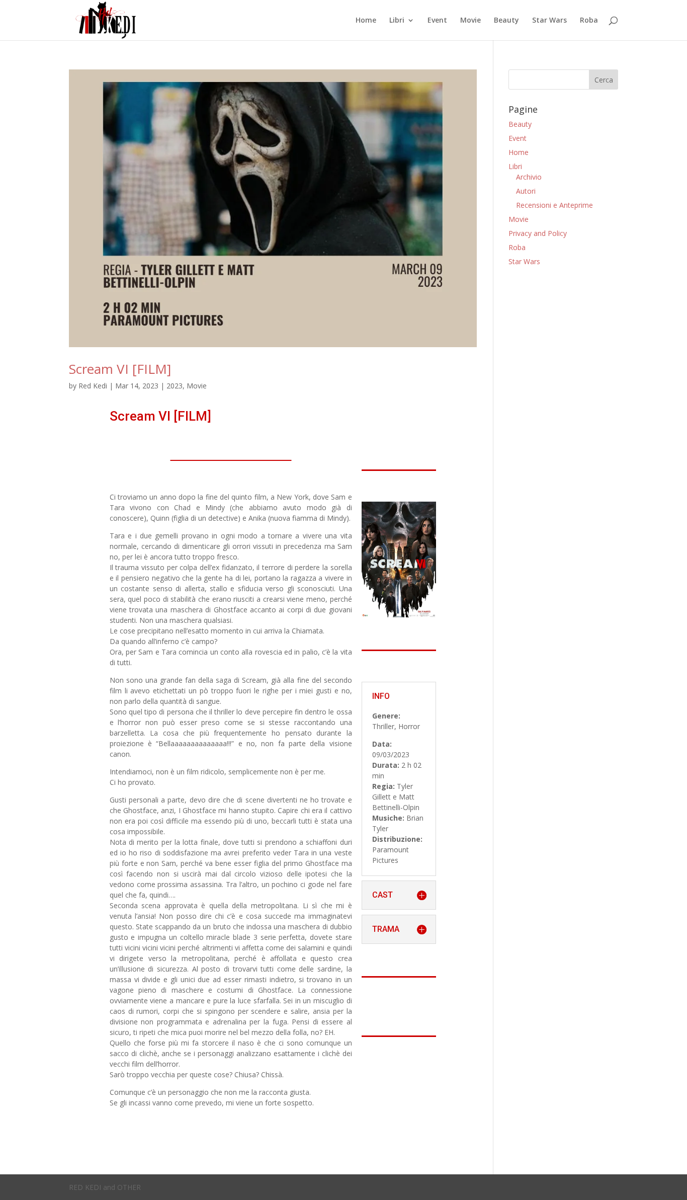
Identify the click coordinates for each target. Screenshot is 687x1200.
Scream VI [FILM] (120, 369)
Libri (396, 21)
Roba (589, 21)
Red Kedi (92, 385)
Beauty (506, 21)
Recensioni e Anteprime (554, 205)
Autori (526, 191)
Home (366, 21)
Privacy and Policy (537, 233)
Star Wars (549, 21)
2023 (174, 385)
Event (437, 21)
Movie (470, 21)
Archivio (529, 177)
